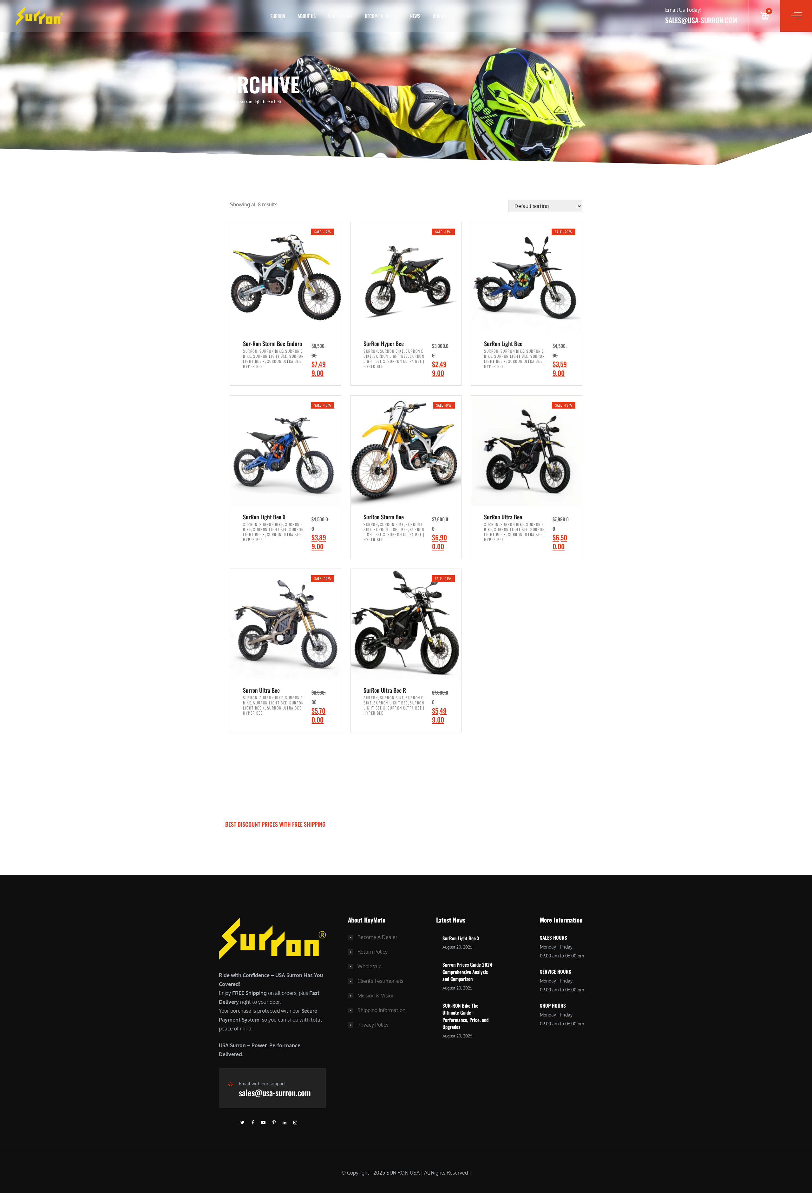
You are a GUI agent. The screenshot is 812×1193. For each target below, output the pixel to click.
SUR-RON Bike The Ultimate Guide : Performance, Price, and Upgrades (465, 1016)
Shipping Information (381, 1010)
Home (230, 101)
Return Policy (372, 952)
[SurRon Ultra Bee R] (406, 623)
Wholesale (369, 966)
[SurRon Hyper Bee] (406, 277)
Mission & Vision (376, 995)
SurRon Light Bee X (461, 938)
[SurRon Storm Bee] (406, 450)
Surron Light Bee (270, 356)
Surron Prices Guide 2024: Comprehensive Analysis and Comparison (468, 971)
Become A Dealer (377, 937)
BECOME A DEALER (381, 15)
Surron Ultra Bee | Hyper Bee (273, 363)
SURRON (277, 15)
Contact (441, 15)
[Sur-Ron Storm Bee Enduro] (285, 277)
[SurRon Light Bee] (526, 277)
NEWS (415, 15)
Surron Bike (271, 351)
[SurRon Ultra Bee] (526, 450)
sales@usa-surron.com (275, 1092)
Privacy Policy (373, 1025)
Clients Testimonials (380, 981)
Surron (250, 351)
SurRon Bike (340, 15)
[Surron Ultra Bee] (285, 623)
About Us (307, 15)
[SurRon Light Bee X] (285, 450)
